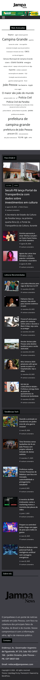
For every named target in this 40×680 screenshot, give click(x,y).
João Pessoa (10, 85)
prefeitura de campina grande (18, 121)
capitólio (31, 40)
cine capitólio (23, 44)
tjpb (25, 137)
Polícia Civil (25, 97)
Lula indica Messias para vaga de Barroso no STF (30, 284)
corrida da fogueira (17, 55)
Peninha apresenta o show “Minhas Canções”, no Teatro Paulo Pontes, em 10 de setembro (28, 237)
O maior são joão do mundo (18, 93)
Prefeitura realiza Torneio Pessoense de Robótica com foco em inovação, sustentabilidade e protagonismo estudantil (28, 477)
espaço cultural (8, 66)
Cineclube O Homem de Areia (14, 52)
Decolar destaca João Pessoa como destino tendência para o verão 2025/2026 (29, 345)
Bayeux (11, 35)
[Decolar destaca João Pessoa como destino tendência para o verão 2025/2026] (11, 348)
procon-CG (13, 133)
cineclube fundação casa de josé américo (18, 48)
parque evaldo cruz (9, 98)
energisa (27, 62)
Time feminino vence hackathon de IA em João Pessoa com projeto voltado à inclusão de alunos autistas (27, 448)
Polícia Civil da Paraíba (17, 101)
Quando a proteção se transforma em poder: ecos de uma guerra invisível (28, 423)
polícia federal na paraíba (19, 110)
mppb (30, 85)
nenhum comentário (13, 210)
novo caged (18, 89)
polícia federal (7, 110)
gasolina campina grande (16, 81)
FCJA (26, 73)
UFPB (30, 137)
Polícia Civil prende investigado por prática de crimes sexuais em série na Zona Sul (17, 106)
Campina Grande (15, 39)
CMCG (27, 51)
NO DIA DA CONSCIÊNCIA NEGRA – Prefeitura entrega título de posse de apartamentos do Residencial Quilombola (30, 390)
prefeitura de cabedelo (17, 114)
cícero (7, 62)
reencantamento (23, 134)
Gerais (16, 185)
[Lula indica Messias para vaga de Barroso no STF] (11, 288)
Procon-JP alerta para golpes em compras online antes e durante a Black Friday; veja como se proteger (30, 324)
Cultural (8, 185)
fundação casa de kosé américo (18, 77)
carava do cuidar (13, 44)
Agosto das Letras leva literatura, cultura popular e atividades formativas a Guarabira (28, 257)
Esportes (12, 70)
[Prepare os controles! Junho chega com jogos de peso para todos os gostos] (10, 532)
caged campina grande (21, 35)
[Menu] (3, 17)
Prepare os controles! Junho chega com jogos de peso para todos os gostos (28, 528)
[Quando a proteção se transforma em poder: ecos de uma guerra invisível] (10, 427)
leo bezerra (22, 85)
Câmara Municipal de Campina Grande (18, 59)
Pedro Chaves (23, 207)
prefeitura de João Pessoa (17, 129)
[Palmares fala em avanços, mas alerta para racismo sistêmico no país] (11, 305)
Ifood (25, 81)
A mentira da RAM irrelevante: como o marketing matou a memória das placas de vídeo (28, 504)
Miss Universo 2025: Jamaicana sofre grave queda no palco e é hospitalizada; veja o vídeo (29, 366)
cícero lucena (17, 62)
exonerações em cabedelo (16, 73)
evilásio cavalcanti (22, 70)
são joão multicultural (10, 137)
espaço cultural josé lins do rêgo (22, 66)
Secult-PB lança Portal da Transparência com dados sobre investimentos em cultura (21, 196)
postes (30, 110)
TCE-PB (20, 137)
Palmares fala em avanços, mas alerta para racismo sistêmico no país (29, 302)
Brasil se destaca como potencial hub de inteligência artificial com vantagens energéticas (28, 552)
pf (16, 98)
